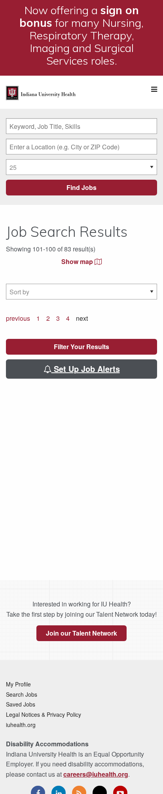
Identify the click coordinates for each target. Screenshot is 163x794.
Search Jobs (21, 694)
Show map (78, 261)
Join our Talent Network (81, 633)
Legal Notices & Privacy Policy (43, 714)
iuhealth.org (21, 725)
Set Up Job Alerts (85, 368)
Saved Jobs (20, 704)
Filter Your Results (81, 346)
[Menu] (154, 89)
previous (18, 318)
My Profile (18, 684)
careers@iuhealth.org (95, 774)
